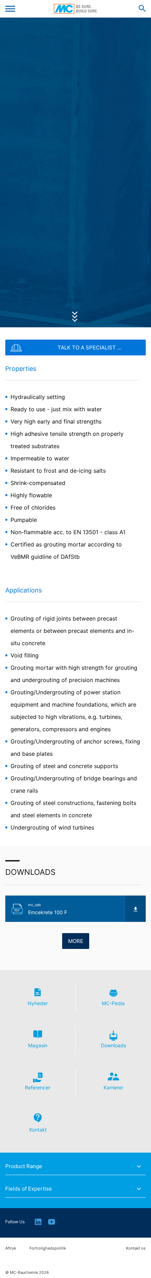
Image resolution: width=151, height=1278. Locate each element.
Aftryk (10, 1248)
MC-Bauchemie (76, 9)
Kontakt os (136, 1248)
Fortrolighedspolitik (47, 1248)
